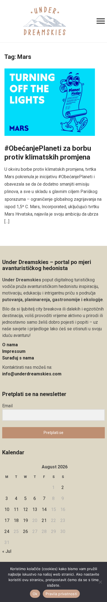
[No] (100, 582)
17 (6, 520)
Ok (35, 594)
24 (6, 531)
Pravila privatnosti (61, 594)
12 (25, 509)
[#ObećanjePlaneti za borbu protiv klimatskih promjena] (49, 102)
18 (16, 520)
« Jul (6, 551)
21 (44, 520)
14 (44, 509)
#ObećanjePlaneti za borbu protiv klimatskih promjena (47, 152)
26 (25, 531)
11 (16, 509)
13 (34, 509)
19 (25, 520)
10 (6, 509)
